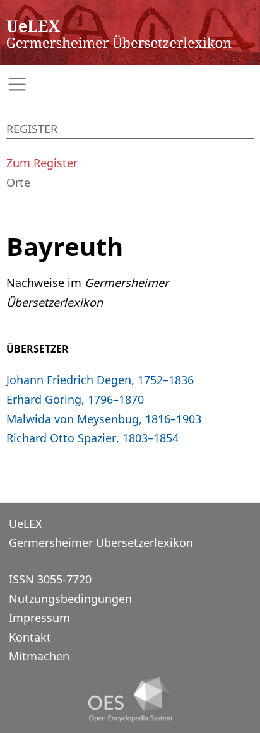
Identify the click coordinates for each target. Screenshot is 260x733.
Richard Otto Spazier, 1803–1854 (92, 437)
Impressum (39, 617)
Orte (18, 182)
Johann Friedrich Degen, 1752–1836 (100, 379)
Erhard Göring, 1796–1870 (75, 399)
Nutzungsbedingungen (70, 598)
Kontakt (30, 637)
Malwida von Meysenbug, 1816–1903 (103, 418)
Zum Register (42, 162)
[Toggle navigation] (130, 84)
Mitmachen (39, 656)
